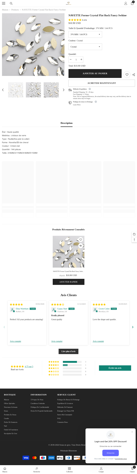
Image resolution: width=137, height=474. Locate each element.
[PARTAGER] (132, 74)
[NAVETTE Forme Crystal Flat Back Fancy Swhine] (68, 252)
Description (67, 123)
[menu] (3, 3)
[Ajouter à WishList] (80, 239)
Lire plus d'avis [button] (68, 351)
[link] (127, 74)
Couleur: (75, 40)
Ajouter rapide (68, 282)
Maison (5, 10)
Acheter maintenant (101, 83)
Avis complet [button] (15, 341)
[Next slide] (133, 327)
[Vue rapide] (80, 245)
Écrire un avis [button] (115, 368)
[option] (33, 44)
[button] (3, 90)
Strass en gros (64, 445)
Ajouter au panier (95, 73)
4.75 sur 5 (29, 366)
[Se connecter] (125, 3)
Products (15, 10)
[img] (16, 304)
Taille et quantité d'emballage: (90, 28)
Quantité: (72, 54)
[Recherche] (11, 3)
